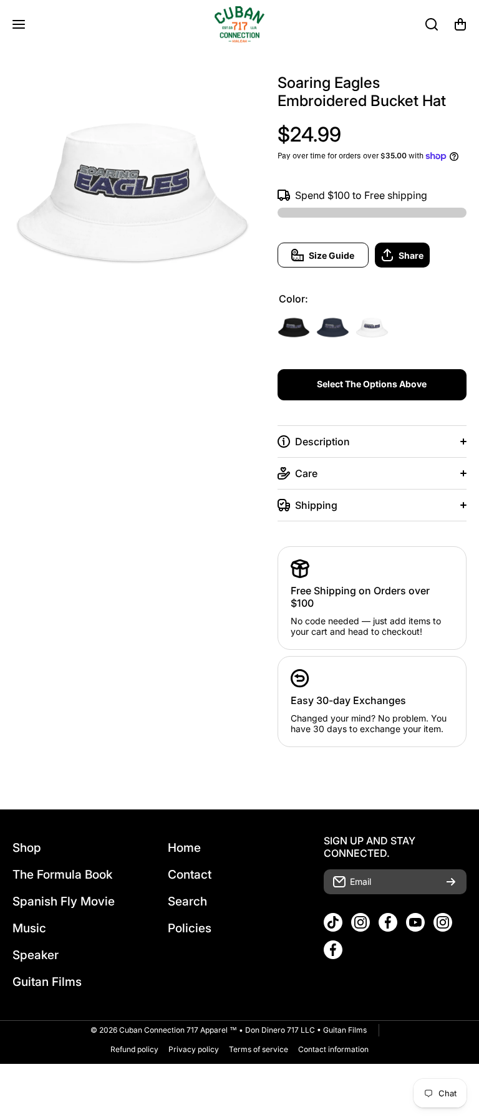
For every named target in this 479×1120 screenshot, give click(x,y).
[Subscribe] (451, 881)
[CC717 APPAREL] (239, 24)
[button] (460, 24)
